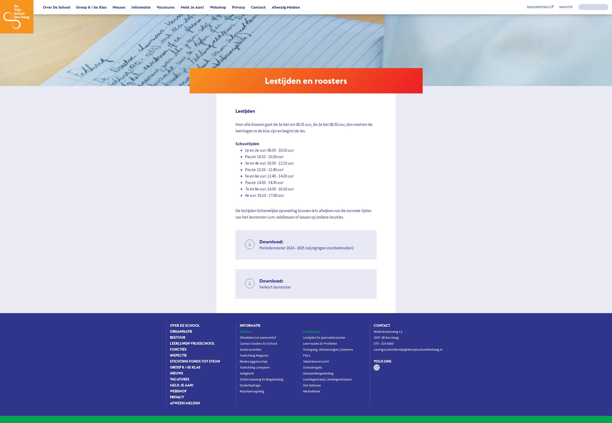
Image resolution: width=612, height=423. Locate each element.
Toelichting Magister (254, 355)
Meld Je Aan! (192, 7)
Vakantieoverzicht (316, 361)
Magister (566, 7)
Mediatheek (311, 391)
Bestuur (177, 337)
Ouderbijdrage (250, 385)
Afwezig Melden (286, 7)
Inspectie (178, 355)
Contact (258, 7)
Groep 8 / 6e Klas (91, 7)
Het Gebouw (312, 385)
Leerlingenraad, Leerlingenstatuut (327, 379)
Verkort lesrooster (275, 284)
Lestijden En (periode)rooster (324, 337)
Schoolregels (312, 367)
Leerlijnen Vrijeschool (192, 343)
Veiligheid (247, 373)
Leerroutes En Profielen (320, 343)
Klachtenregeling (252, 391)
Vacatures (166, 7)
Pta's (306, 355)
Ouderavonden (250, 349)
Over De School (56, 7)
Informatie (141, 7)
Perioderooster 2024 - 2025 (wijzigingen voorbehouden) (306, 245)
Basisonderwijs (538, 7)
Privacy (238, 7)
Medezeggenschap (254, 361)
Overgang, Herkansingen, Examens (328, 349)
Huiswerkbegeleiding (318, 373)
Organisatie (181, 331)
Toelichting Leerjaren (255, 367)
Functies (178, 349)
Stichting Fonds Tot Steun (195, 361)
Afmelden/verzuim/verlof (258, 337)
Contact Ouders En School (258, 343)
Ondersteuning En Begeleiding (261, 379)
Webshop (218, 7)
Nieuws (119, 7)
